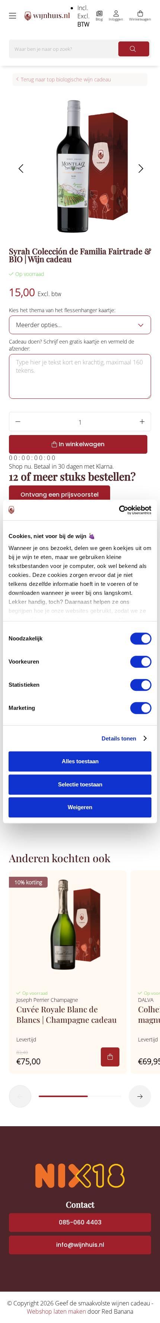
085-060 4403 (80, 1222)
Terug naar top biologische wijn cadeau (66, 79)
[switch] (140, 662)
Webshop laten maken (56, 1311)
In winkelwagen (82, 444)
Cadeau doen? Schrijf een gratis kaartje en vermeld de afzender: (71, 345)
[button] (20, 168)
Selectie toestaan (80, 784)
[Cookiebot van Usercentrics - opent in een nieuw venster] (118, 510)
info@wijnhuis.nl (80, 1244)
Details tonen (119, 738)
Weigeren (80, 807)
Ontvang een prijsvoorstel (59, 494)
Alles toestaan (80, 761)
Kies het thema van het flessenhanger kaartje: (62, 310)
